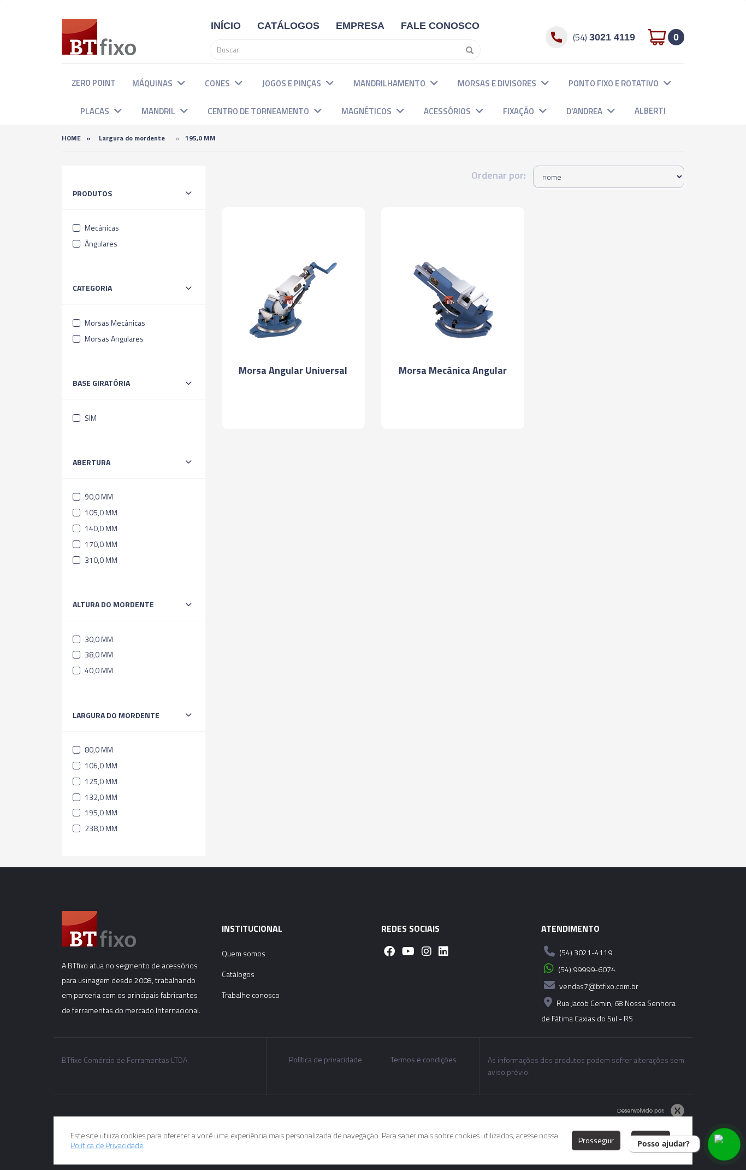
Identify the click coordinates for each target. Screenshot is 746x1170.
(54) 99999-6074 (585, 969)
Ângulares (100, 243)
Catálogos (238, 974)
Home (71, 138)
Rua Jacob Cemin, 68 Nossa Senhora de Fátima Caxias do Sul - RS (608, 1010)
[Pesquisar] (467, 50)
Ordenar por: (498, 175)
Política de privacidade (325, 1059)
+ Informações (293, 410)
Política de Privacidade (106, 1145)
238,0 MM (100, 828)
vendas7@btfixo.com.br (598, 986)
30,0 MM (98, 639)
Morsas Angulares (113, 338)
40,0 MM (98, 670)
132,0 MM (100, 797)
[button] (181, 82)
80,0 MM (98, 749)
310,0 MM (100, 560)
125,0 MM (100, 781)
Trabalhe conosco (251, 995)
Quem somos (243, 953)
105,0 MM (100, 512)
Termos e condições (423, 1059)
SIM (90, 418)
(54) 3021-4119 (585, 952)
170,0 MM (100, 544)
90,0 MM (98, 496)
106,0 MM (100, 765)
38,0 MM (98, 654)
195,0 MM (100, 812)
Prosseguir (596, 1140)
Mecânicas (101, 227)
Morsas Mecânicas (114, 322)
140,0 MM (100, 528)
